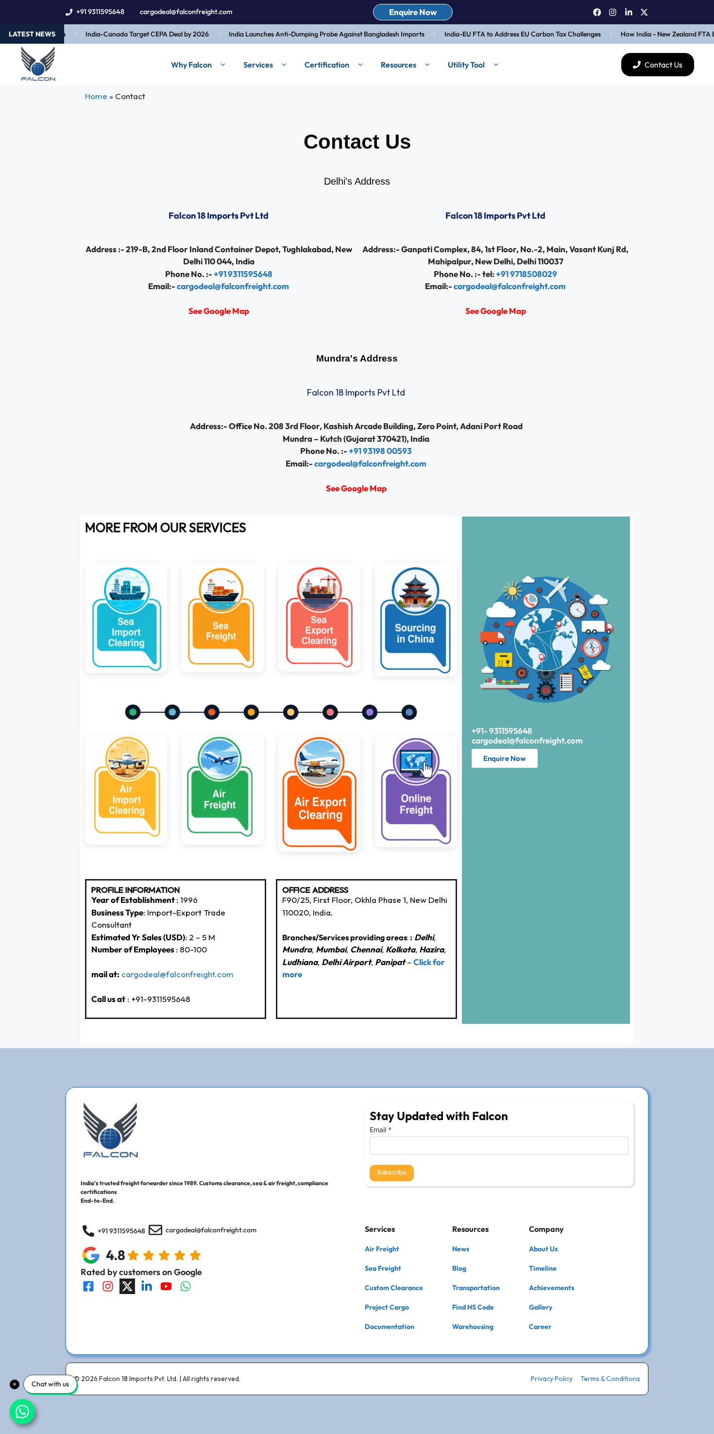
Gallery (540, 1307)
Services (258, 64)
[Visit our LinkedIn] (146, 1286)
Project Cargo (387, 1307)
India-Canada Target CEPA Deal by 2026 (130, 34)
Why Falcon (191, 64)
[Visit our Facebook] (88, 1286)
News (460, 1248)
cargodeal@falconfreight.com (186, 11)
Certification (327, 64)
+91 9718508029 (526, 274)
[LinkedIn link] (629, 12)
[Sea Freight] (223, 669)
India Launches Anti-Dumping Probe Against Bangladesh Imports (310, 34)
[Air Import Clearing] (126, 841)
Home (96, 96)
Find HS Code (473, 1307)
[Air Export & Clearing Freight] (319, 849)
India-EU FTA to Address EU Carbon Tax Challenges (506, 34)
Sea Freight (383, 1268)
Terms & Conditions (610, 1378)
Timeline (543, 1268)
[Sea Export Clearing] (319, 668)
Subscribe (391, 1172)
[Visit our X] (127, 1286)
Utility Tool (466, 64)
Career (540, 1326)
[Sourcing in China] (416, 673)
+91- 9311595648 (502, 731)
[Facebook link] (597, 12)
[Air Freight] (223, 841)
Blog (459, 1268)
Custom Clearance (394, 1287)
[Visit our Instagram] (108, 1286)
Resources (398, 64)
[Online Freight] (416, 844)
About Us (543, 1248)
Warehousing (472, 1326)
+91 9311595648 (100, 11)
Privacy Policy (552, 1378)
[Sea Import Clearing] (126, 670)
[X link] (644, 12)
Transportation (476, 1287)
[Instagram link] (613, 12)
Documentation (389, 1326)
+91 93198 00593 (380, 451)
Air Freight (382, 1248)
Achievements (551, 1287)
